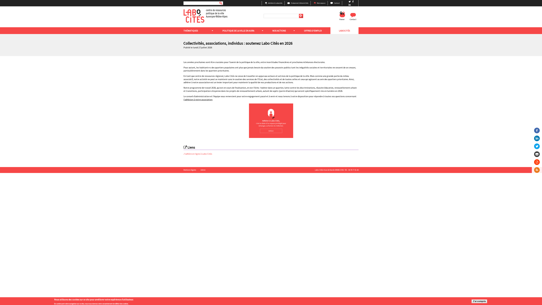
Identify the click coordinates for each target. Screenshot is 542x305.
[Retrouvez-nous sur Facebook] (353, 1)
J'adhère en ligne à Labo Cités (197, 153)
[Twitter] (537, 146)
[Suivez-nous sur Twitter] (350, 1)
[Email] (537, 153)
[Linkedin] (537, 138)
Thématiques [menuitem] (190, 30)
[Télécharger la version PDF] (537, 162)
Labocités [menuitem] (344, 30)
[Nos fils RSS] (537, 170)
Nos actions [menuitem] (279, 30)
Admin (203, 170)
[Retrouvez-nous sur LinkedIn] (350, 4)
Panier (342, 19)
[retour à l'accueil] (205, 15)
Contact (337, 3)
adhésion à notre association (198, 99)
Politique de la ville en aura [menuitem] (238, 30)
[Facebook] (537, 130)
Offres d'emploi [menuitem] (313, 30)
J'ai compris (479, 301)
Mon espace (321, 3)
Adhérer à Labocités (275, 3)
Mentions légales (189, 170)
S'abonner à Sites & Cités (299, 3)
